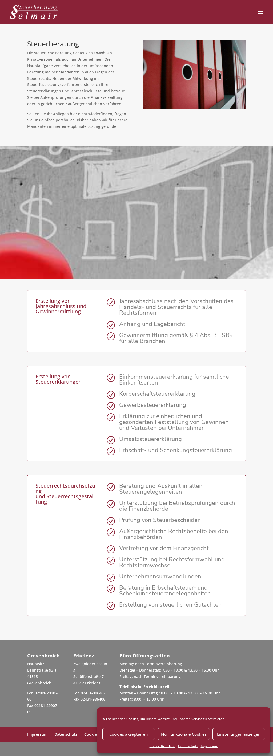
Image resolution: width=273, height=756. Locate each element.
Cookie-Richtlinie (162, 746)
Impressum (209, 746)
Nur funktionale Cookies (184, 734)
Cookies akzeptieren (128, 734)
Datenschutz (188, 746)
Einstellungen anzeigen (238, 734)
